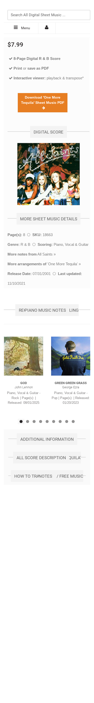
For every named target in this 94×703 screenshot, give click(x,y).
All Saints (45, 254)
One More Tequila (62, 264)
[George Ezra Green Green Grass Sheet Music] (70, 356)
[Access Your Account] (47, 28)
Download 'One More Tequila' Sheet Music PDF (42, 102)
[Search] (85, 7)
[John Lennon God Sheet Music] (23, 356)
